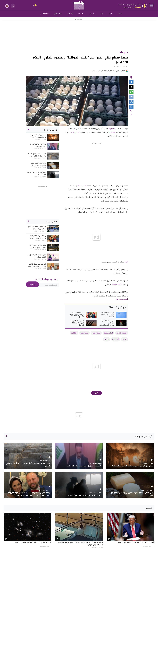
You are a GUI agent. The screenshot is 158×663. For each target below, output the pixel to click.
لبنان (101, 13)
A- (131, 115)
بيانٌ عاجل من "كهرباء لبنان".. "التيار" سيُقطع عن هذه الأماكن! (37, 246)
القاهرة (112, 132)
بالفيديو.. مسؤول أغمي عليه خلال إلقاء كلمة (37, 145)
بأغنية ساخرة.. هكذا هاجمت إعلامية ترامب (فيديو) (136, 542)
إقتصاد (70, 13)
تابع (96, 392)
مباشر (120, 13)
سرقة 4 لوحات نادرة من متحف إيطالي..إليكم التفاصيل (106, 323)
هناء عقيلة (82, 185)
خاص (82, 13)
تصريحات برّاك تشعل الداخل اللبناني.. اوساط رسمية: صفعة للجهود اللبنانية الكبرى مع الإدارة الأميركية (37, 265)
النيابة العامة (117, 284)
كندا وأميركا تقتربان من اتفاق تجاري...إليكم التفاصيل (76, 315)
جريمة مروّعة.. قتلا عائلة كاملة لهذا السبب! (36, 173)
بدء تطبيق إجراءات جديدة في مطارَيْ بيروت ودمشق (37, 227)
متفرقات (45, 13)
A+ (131, 111)
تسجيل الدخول (128, 7)
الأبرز (110, 13)
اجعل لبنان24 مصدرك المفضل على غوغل (108, 70)
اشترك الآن (138, 7)
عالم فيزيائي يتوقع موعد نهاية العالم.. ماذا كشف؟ (38, 136)
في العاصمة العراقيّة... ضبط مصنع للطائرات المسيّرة (106, 315)
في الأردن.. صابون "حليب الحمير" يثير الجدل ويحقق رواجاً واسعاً (38, 164)
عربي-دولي (58, 13)
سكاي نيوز (75, 132)
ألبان (126, 262)
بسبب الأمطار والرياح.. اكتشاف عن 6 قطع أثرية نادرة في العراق (36, 155)
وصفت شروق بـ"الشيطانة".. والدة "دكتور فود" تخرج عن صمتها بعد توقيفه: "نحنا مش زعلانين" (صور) (37, 237)
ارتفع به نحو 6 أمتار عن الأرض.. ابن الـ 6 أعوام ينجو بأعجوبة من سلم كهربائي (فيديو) (80, 543)
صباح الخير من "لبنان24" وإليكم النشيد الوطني (37, 256)
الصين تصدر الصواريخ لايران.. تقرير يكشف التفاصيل (77, 323)
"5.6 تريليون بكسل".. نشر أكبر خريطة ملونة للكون (33, 542)
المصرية (112, 128)
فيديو (92, 13)
